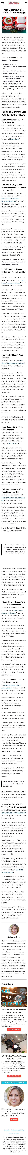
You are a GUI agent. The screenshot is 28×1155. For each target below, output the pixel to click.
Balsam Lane (14, 139)
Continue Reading (14, 1029)
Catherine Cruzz (14, 937)
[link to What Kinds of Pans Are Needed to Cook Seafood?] (14, 1043)
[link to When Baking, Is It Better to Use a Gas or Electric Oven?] (14, 997)
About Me (14, 1119)
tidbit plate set (13, 443)
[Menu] (2, 3)
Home (11, 1133)
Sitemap (16, 1133)
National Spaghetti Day (17, 1130)
